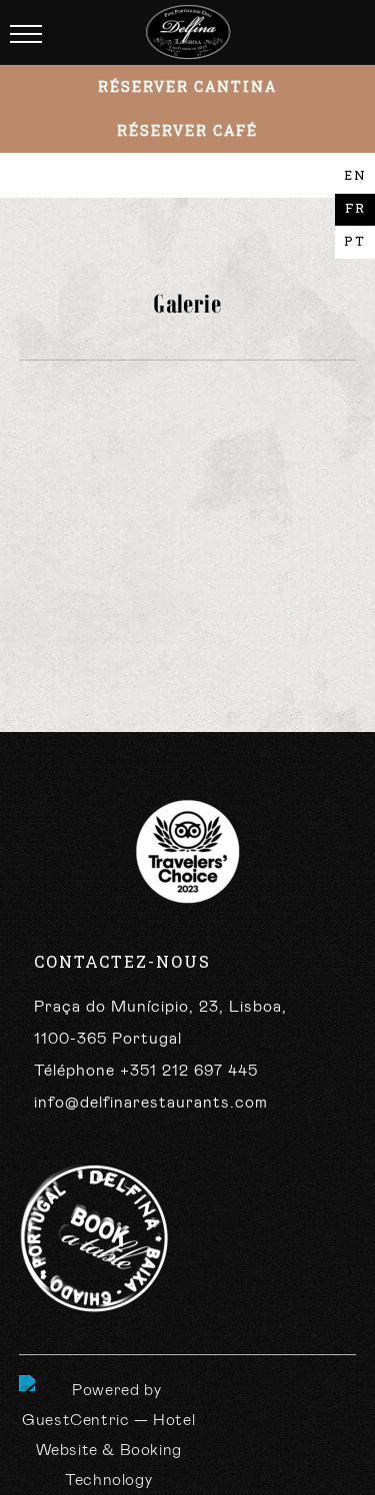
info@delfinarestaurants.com (151, 1103)
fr (355, 208)
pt (355, 241)
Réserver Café (187, 130)
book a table (94, 1239)
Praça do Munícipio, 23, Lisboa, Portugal (160, 1023)
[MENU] (26, 35)
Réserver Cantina (187, 86)
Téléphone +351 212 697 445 (146, 1071)
